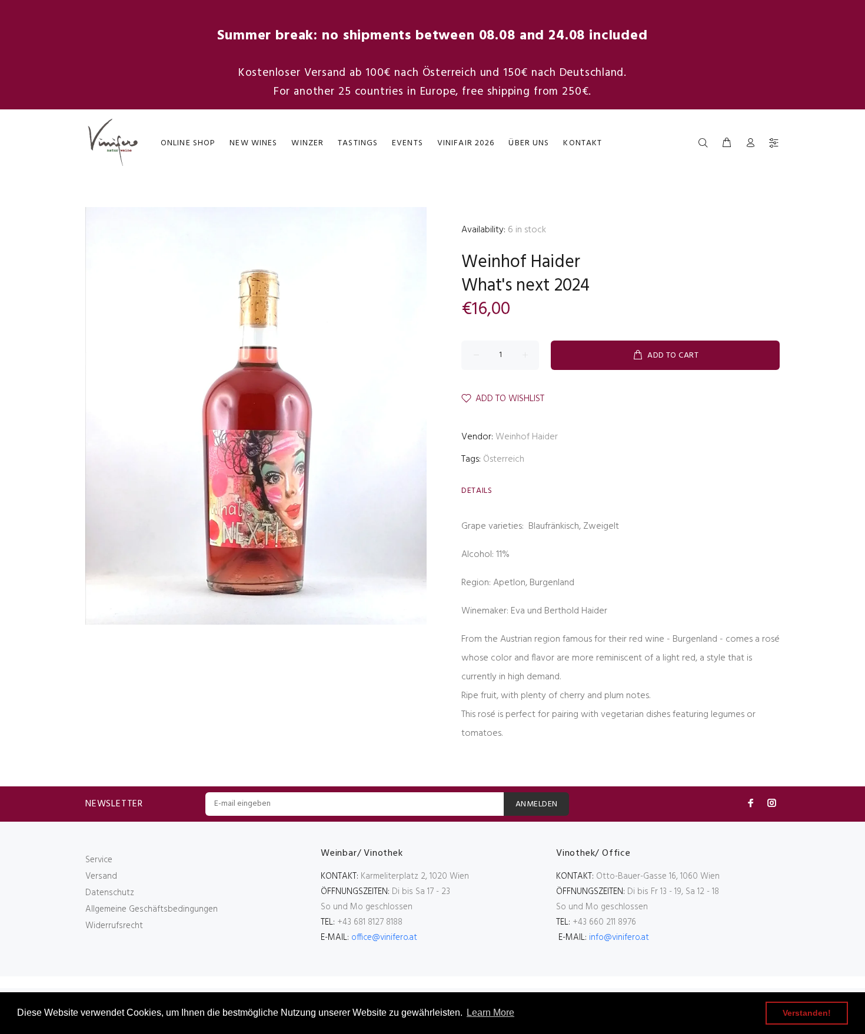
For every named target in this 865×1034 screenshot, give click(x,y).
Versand (101, 876)
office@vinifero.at (384, 937)
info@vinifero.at (619, 937)
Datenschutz (109, 893)
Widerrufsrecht (114, 926)
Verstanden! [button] (807, 1013)
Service (98, 860)
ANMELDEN (536, 804)
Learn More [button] (490, 1013)
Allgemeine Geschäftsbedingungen (151, 909)
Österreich (503, 459)
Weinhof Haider (520, 262)
